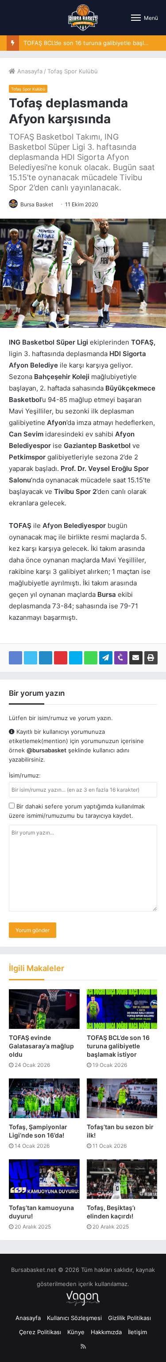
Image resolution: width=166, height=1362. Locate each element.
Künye (76, 1331)
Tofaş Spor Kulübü (72, 71)
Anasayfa (28, 71)
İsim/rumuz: (25, 775)
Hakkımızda (106, 1331)
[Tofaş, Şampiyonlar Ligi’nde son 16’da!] (44, 1098)
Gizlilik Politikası (129, 1317)
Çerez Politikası (40, 1331)
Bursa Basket (36, 204)
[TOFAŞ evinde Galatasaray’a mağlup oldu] (44, 1009)
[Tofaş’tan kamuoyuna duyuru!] (44, 1179)
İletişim (137, 1331)
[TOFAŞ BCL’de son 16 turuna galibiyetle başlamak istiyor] (122, 1009)
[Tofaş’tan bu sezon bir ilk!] (122, 1098)
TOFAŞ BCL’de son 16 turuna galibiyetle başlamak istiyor (118, 1046)
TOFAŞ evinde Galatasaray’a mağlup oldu (41, 1046)
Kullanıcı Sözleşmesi (74, 1317)
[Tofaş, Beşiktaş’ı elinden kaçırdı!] (122, 1179)
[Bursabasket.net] (83, 17)
